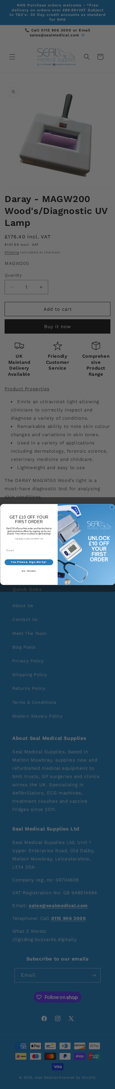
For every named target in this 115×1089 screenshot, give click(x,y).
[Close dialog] (112, 507)
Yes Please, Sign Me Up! (29, 562)
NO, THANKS (29, 571)
